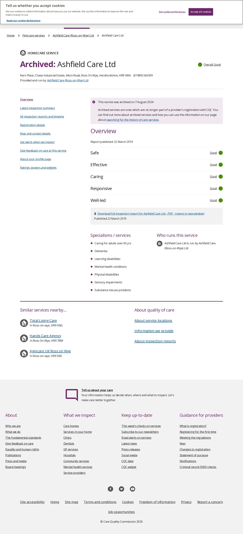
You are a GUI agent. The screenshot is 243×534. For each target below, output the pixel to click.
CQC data (127, 461)
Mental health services (78, 467)
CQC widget (129, 467)
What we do (12, 432)
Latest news (129, 443)
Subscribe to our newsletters (140, 432)
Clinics (68, 438)
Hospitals (70, 455)
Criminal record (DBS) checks (198, 467)
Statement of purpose (194, 455)
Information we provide (153, 330)
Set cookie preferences (172, 11)
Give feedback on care (19, 443)
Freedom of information (157, 502)
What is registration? (193, 426)
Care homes (71, 426)
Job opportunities (121, 512)
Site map (71, 502)
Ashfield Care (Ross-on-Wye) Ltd (73, 35)
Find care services (33, 35)
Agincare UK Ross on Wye (50, 351)
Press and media (16, 461)
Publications (13, 455)
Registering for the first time (198, 432)
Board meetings (15, 467)
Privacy (186, 502)
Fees (183, 443)
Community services (76, 461)
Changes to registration (195, 449)
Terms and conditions (100, 502)
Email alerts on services (136, 438)
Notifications (188, 461)
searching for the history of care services (132, 120)
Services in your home (78, 432)
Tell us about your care (97, 390)
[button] (209, 64)
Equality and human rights (22, 449)
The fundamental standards (23, 438)
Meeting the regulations (195, 438)
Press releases (131, 449)
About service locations (153, 320)
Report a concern (210, 502)
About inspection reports (155, 341)
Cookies (128, 502)
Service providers (75, 473)
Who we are (13, 426)
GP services (71, 449)
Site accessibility (32, 502)
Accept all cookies (201, 11)
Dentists (69, 443)
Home (11, 35)
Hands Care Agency (45, 335)
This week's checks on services (141, 426)
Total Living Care (43, 320)
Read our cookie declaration (23, 20)
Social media (129, 455)
